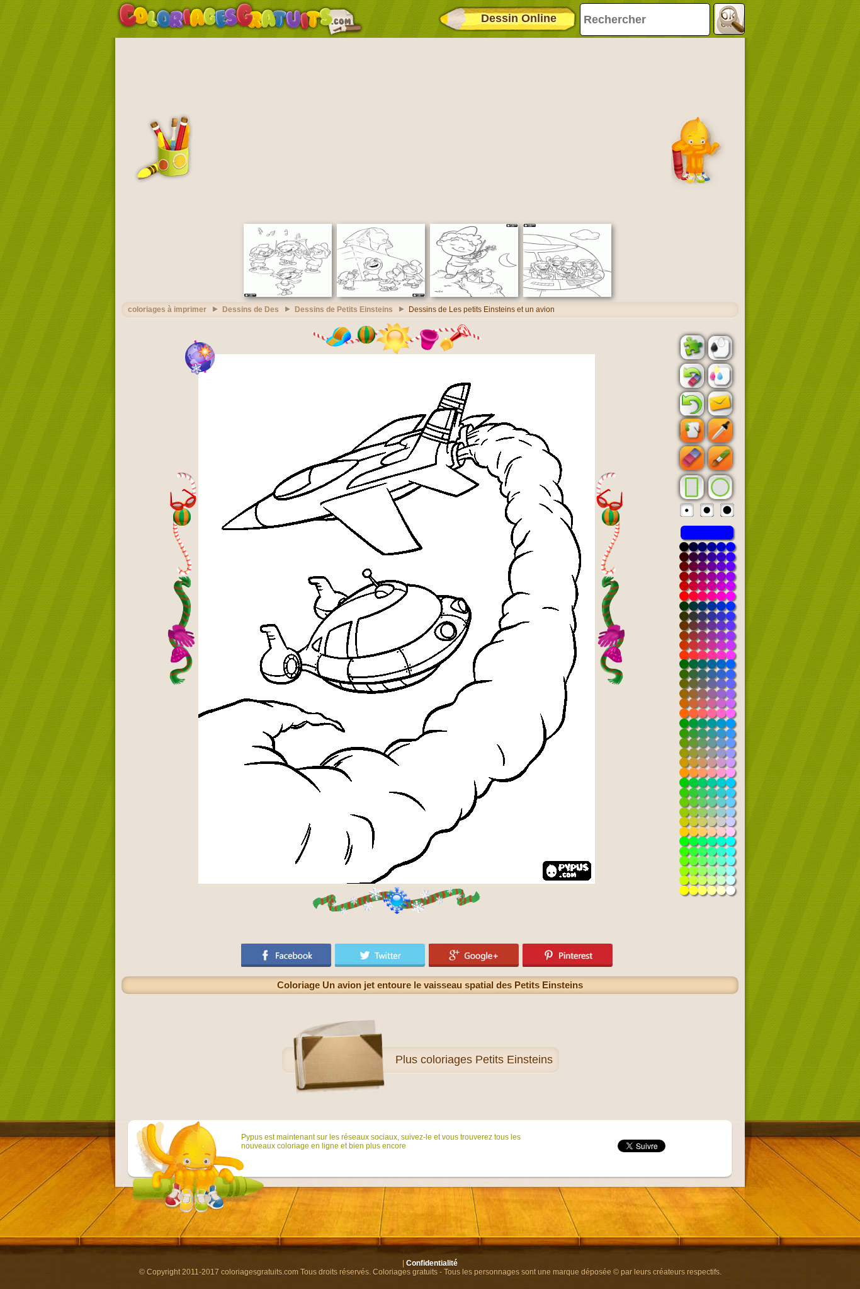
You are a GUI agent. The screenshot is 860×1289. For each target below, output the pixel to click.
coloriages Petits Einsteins (487, 1059)
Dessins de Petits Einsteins (344, 309)
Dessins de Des (250, 309)
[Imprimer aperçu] (719, 347)
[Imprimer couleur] (719, 375)
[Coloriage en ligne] (240, 19)
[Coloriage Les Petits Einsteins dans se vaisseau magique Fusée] (567, 294)
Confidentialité (432, 1263)
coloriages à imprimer (167, 309)
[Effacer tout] (690, 375)
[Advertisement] (430, 129)
